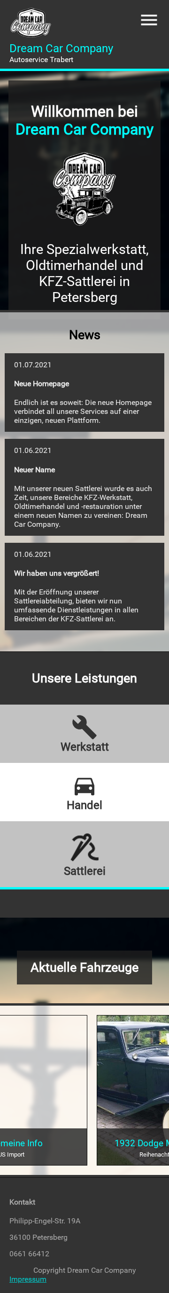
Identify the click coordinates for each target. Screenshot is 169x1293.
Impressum (27, 1279)
